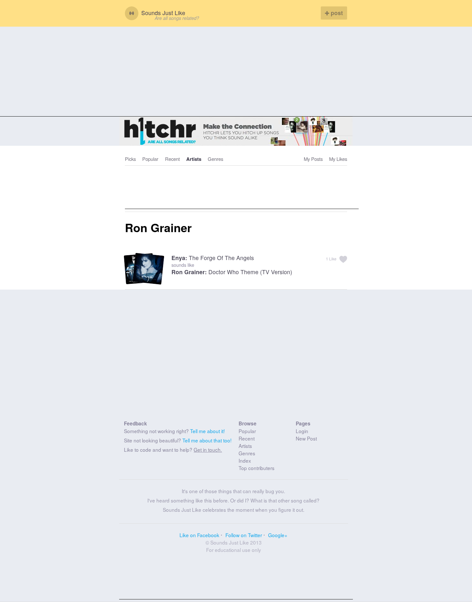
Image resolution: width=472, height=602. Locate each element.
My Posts (313, 158)
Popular (150, 158)
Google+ (277, 534)
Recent (172, 158)
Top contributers (257, 467)
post (336, 13)
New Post (306, 438)
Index (245, 460)
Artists (193, 158)
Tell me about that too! (207, 440)
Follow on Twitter (243, 534)
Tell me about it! (207, 430)
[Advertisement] (236, 72)
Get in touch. (208, 449)
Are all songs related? (177, 18)
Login (302, 430)
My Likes (338, 158)
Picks (130, 158)
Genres (215, 158)
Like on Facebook (199, 534)
